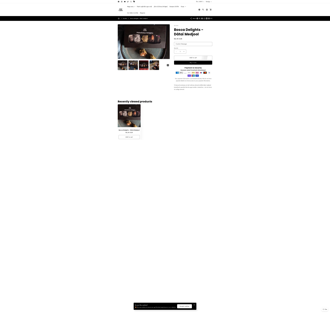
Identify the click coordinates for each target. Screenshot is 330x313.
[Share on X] (200, 18)
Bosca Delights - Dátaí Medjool (129, 130)
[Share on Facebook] (197, 18)
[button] (131, 6)
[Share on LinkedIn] (207, 18)
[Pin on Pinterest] (202, 18)
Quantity (176, 48)
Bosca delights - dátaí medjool (139, 18)
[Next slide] (168, 65)
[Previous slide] (120, 65)
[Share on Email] (211, 18)
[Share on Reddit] (209, 18)
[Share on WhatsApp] (204, 18)
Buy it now (193, 63)
